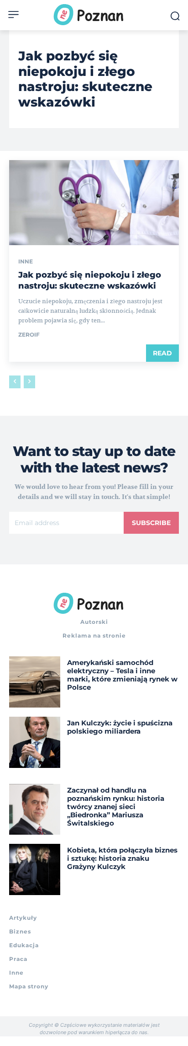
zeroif (29, 334)
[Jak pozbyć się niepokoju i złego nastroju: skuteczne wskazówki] (94, 202)
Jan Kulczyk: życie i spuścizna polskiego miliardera (119, 727)
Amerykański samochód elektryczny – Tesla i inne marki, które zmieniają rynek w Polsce (122, 675)
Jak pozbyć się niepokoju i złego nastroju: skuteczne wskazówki (89, 280)
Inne (25, 261)
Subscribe (151, 523)
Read (162, 353)
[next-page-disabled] (29, 381)
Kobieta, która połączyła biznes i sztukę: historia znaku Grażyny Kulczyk (122, 858)
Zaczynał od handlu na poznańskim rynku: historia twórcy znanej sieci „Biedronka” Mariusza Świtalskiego (115, 806)
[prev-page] (15, 381)
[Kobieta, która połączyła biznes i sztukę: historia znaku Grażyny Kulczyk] (34, 869)
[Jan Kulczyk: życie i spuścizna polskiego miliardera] (34, 742)
